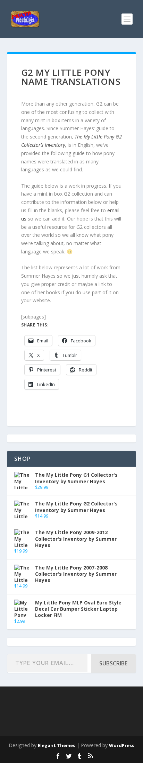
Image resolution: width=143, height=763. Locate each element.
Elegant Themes (56, 745)
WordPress (121, 745)
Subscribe (113, 663)
